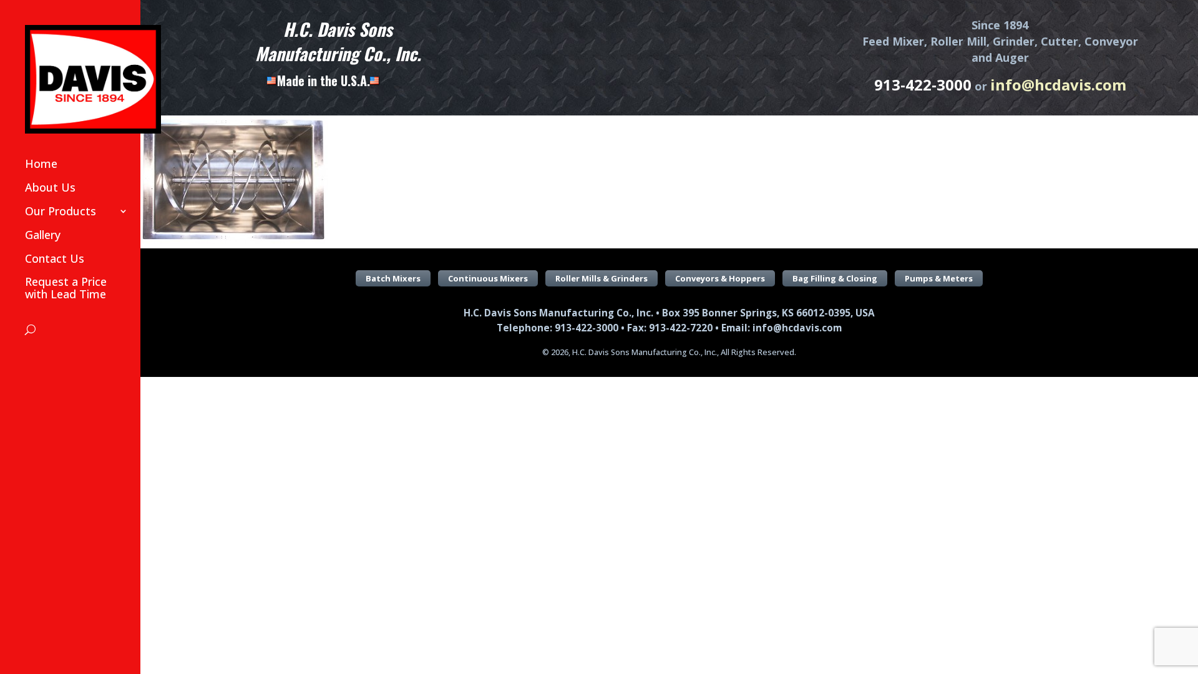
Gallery (43, 234)
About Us (50, 187)
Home (41, 163)
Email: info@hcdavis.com (781, 328)
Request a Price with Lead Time (66, 287)
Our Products (60, 210)
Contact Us (54, 258)
